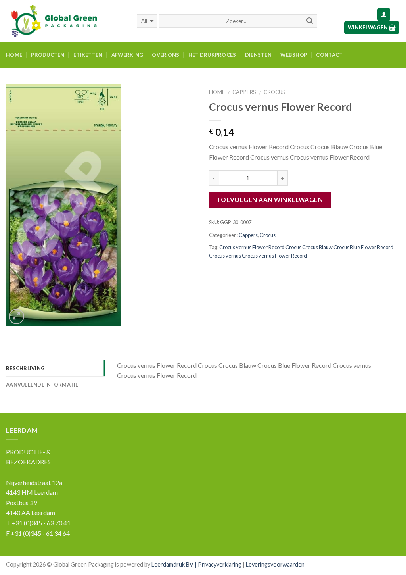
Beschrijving (25, 368)
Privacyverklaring (219, 564)
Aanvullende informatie (42, 384)
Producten (47, 55)
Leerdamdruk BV (172, 564)
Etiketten (87, 55)
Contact (329, 55)
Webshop (293, 55)
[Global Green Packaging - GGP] (65, 21)
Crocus (274, 92)
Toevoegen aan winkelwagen (270, 199)
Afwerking (127, 55)
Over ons (165, 55)
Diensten (258, 55)
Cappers (244, 92)
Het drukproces (212, 55)
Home (14, 55)
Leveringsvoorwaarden (275, 564)
